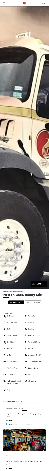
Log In (43, 3)
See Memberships (16, 302)
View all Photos (38, 284)
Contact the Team (33, 302)
